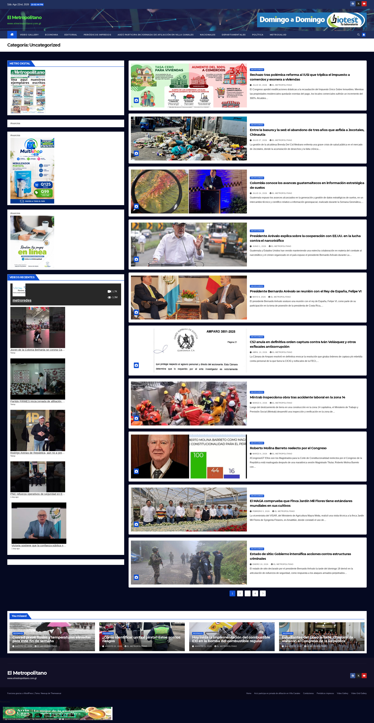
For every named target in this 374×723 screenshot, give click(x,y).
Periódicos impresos (97, 34)
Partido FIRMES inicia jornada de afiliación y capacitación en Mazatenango (55, 401)
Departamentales (234, 34)
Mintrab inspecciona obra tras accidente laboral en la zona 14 (297, 397)
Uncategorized (257, 69)
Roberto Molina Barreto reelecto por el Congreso (288, 448)
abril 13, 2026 (260, 352)
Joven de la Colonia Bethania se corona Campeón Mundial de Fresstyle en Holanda (60, 349)
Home (248, 693)
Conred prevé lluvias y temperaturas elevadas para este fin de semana (51, 639)
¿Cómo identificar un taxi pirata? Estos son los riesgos (141, 639)
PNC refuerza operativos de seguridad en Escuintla (41, 493)
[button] (358, 34)
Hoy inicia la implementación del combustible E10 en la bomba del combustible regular (231, 639)
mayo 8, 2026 (259, 297)
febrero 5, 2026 (261, 511)
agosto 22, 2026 (24, 646)
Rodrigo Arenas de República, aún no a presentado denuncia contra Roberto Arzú (59, 452)
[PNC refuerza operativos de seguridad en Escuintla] (37, 476)
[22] (32, 170)
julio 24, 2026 (260, 193)
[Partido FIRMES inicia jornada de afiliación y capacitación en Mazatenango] (37, 379)
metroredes (22, 300)
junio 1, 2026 (260, 246)
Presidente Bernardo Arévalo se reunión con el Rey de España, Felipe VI (305, 291)
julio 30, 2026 (260, 85)
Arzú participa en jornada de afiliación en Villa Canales (156, 34)
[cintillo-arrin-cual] (57, 713)
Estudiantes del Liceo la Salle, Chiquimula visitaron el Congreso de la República (317, 639)
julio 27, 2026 (260, 140)
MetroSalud (278, 34)
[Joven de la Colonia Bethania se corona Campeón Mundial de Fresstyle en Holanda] (37, 327)
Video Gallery (29, 34)
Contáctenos (308, 693)
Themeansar (56, 693)
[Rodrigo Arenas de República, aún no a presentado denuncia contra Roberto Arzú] (37, 430)
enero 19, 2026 (261, 564)
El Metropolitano (24, 17)
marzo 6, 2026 (260, 403)
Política (257, 34)
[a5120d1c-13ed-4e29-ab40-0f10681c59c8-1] (32, 241)
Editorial (70, 34)
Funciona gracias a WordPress (20, 693)
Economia (51, 34)
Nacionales (207, 34)
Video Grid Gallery (359, 693)
